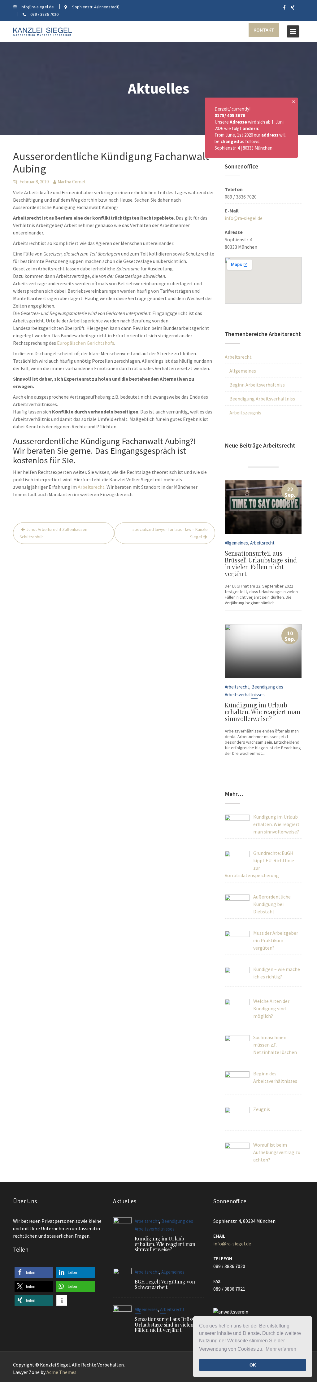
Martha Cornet (72, 182)
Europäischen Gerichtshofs (85, 343)
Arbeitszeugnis (245, 412)
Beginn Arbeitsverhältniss (257, 385)
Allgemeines (242, 371)
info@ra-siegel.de (244, 218)
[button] (34, 1272)
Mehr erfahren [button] (281, 1349)
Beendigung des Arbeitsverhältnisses (254, 691)
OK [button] (253, 1364)
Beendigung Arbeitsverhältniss (262, 399)
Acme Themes (61, 1372)
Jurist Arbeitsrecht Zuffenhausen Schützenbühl (53, 533)
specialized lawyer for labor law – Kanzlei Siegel (170, 533)
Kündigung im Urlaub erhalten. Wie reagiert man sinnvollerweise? (262, 712)
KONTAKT (264, 30)
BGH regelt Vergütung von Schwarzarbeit (165, 1284)
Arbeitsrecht (91, 487)
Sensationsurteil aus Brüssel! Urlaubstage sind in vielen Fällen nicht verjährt (261, 563)
